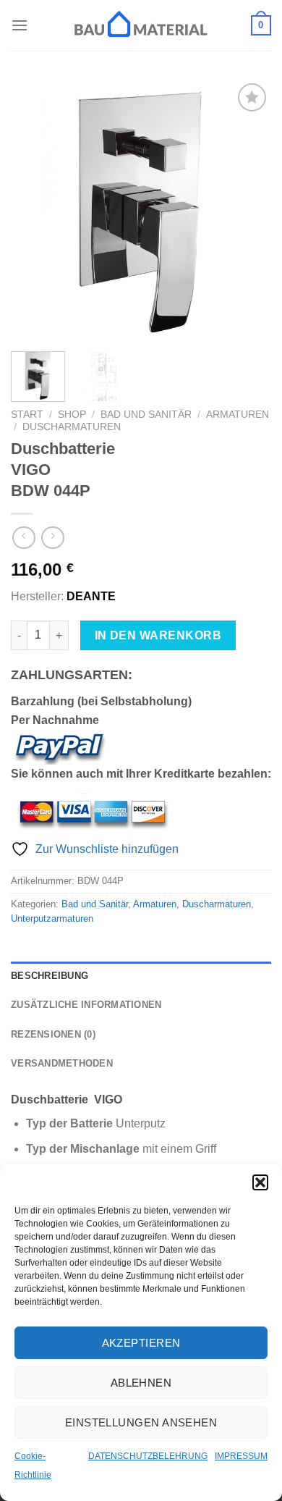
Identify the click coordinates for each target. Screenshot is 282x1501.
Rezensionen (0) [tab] (53, 1034)
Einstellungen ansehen (141, 1422)
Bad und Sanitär (146, 414)
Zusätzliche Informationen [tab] (86, 1004)
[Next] (248, 210)
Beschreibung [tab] (49, 975)
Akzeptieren (141, 1343)
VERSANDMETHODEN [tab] (62, 1063)
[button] (260, 1182)
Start (27, 414)
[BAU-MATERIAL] (141, 25)
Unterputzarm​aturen (52, 918)
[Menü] (19, 25)
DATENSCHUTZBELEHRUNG (148, 1456)
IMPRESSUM (241, 1456)
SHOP (72, 414)
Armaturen (237, 414)
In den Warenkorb (158, 635)
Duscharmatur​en (71, 426)
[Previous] (34, 210)
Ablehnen (141, 1382)
